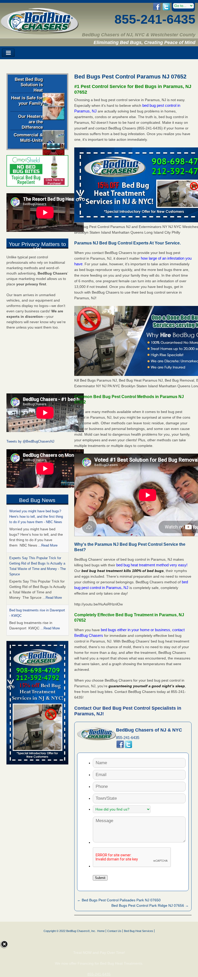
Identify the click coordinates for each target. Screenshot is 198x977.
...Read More (52, 551)
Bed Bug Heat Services (138, 930)
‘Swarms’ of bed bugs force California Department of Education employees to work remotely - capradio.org (37, 599)
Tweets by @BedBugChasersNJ (30, 441)
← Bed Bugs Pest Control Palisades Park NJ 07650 (119, 900)
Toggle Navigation (8, 52)
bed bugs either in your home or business (135, 630)
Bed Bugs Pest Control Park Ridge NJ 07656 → (150, 905)
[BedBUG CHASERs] (39, 33)
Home (101, 930)
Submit (100, 878)
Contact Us (114, 930)
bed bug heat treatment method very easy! (151, 565)
